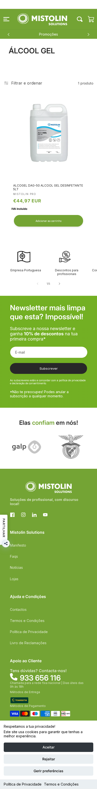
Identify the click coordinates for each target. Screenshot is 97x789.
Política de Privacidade (23, 784)
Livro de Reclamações (28, 643)
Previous (8, 34)
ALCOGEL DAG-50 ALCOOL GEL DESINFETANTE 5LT (48, 187)
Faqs (14, 556)
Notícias (16, 567)
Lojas (14, 579)
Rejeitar (48, 759)
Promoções (48, 34)
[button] (6, 19)
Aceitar (48, 747)
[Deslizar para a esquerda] (37, 283)
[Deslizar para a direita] (59, 283)
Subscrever (49, 368)
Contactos (18, 609)
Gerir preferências (48, 771)
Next (88, 34)
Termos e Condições (61, 784)
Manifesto (18, 545)
